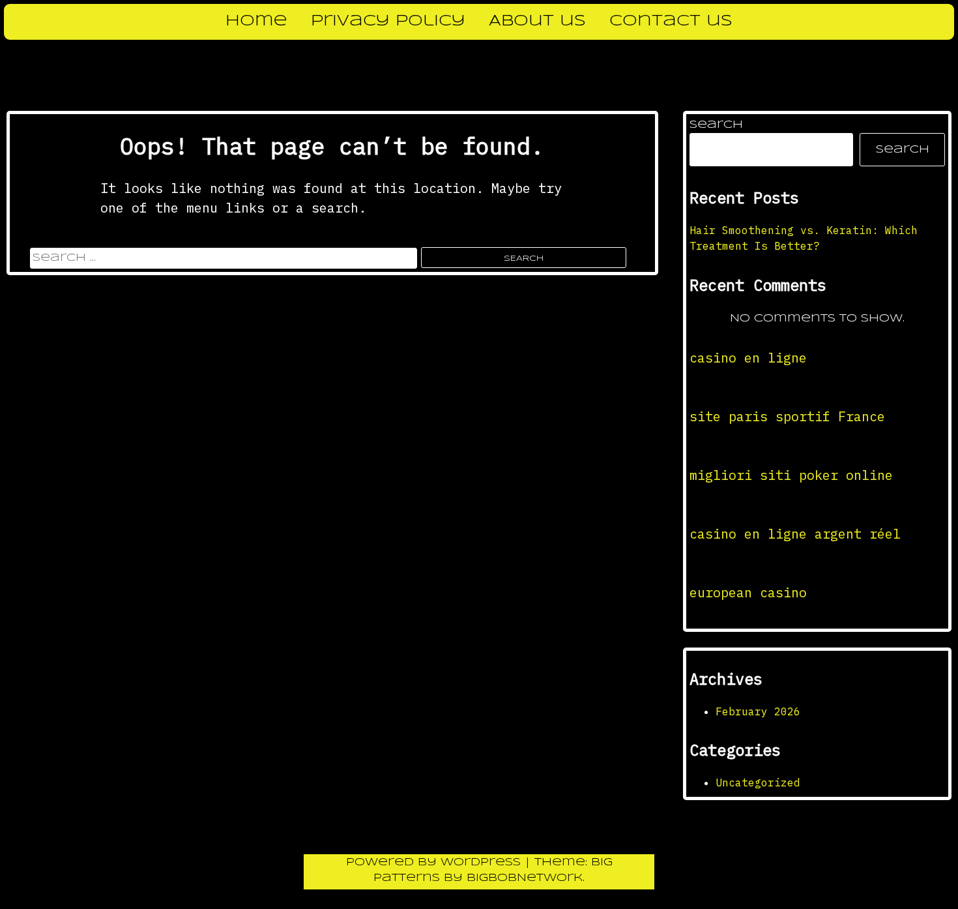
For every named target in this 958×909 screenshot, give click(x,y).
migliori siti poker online (791, 475)
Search (716, 125)
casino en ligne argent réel (795, 534)
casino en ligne (748, 357)
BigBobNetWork (525, 878)
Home (256, 21)
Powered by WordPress (435, 862)
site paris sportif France (787, 416)
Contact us (671, 21)
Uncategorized (758, 782)
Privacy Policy (388, 21)
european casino (748, 592)
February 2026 (758, 711)
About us (537, 21)
